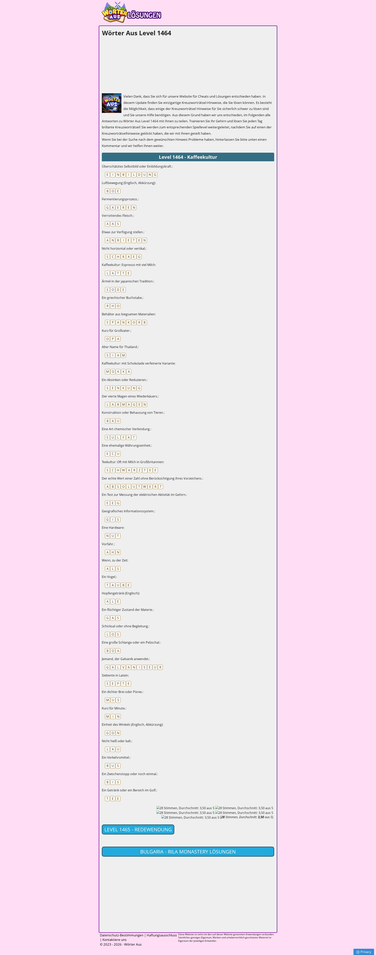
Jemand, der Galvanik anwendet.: (126, 659)
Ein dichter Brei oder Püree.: (122, 692)
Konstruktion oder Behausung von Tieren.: (133, 412)
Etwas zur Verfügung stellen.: (123, 232)
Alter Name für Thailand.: (120, 347)
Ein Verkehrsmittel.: (116, 757)
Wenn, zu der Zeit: (115, 560)
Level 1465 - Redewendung (138, 829)
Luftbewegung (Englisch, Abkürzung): (129, 183)
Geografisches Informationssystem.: (128, 511)
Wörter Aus (133, 944)
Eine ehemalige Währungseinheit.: (127, 445)
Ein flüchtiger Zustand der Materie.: (128, 610)
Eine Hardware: (113, 527)
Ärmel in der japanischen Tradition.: (128, 281)
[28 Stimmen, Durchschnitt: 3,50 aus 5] (185, 808)
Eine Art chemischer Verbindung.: (126, 429)
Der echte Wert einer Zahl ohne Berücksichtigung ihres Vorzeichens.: (152, 478)
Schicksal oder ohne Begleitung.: (125, 626)
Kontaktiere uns (114, 939)
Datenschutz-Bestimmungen (121, 935)
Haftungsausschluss (162, 935)
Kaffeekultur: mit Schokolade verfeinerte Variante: (138, 363)
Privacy (366, 952)
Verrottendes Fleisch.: (118, 215)
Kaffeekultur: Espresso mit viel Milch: (129, 265)
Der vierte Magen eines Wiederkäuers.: (130, 396)
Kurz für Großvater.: (116, 330)
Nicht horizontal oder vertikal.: (124, 248)
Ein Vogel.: (109, 577)
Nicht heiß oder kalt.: (117, 741)
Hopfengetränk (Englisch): (121, 593)
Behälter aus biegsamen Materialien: (129, 314)
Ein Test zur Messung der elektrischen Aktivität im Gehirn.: (144, 494)
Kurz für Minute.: (114, 708)
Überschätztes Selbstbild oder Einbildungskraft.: (137, 166)
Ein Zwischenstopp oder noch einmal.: (130, 774)
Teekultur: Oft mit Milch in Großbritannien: (133, 462)
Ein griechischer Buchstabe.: (122, 298)
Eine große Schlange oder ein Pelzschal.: (131, 642)
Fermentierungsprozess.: (120, 199)
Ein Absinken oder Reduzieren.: (124, 380)
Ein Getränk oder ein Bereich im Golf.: (129, 790)
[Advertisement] (131, 63)
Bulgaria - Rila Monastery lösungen (188, 851)
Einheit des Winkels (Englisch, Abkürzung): (132, 724)
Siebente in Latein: (115, 675)
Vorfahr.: (108, 544)
